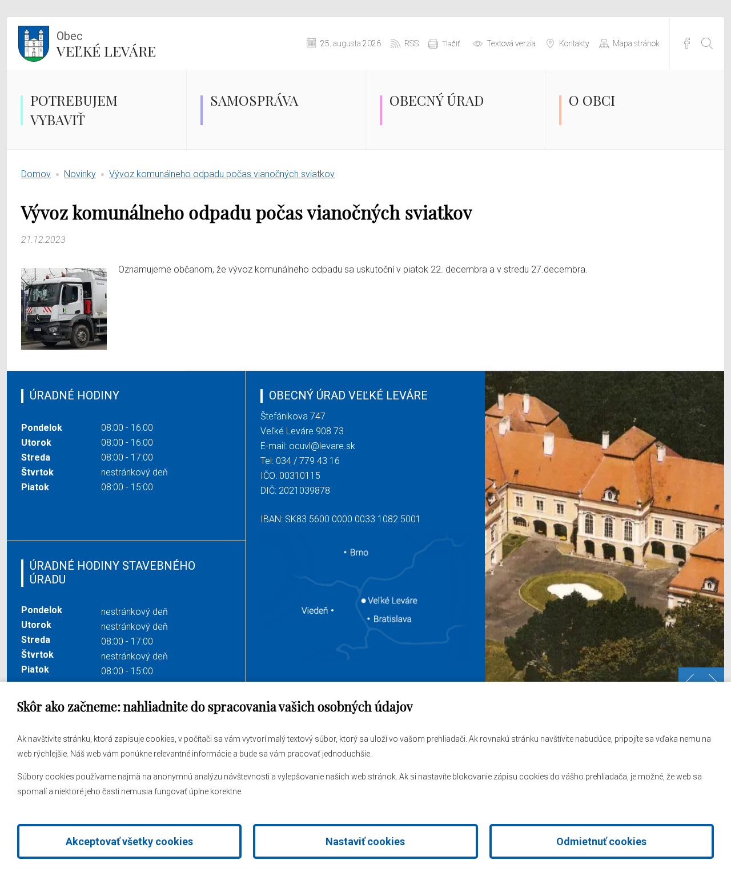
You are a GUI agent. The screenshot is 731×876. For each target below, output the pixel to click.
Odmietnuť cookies (601, 841)
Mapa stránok (636, 43)
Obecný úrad (436, 100)
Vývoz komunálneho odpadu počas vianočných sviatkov (222, 174)
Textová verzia (511, 43)
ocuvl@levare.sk (322, 446)
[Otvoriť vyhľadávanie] (707, 43)
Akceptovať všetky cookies (129, 841)
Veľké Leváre (106, 44)
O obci (592, 100)
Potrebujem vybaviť (74, 110)
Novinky (80, 174)
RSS (411, 43)
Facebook (687, 43)
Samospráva (254, 100)
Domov (36, 174)
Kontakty (574, 43)
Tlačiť (451, 43)
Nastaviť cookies (365, 841)
